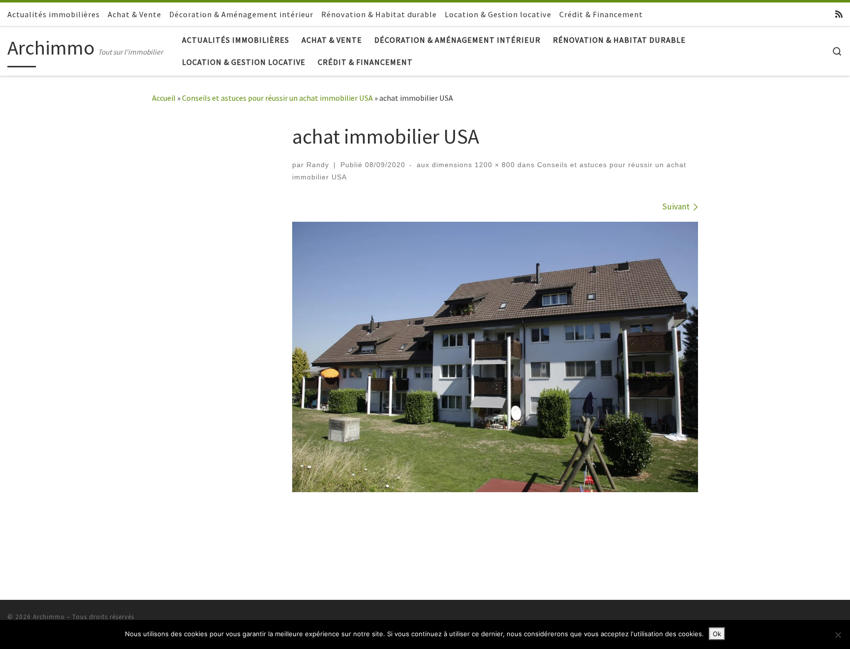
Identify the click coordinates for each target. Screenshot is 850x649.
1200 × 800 (493, 165)
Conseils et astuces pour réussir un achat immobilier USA (277, 98)
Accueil (164, 98)
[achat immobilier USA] (495, 357)
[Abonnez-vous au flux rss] (839, 14)
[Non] (838, 635)
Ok (717, 634)
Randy (317, 165)
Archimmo (49, 617)
